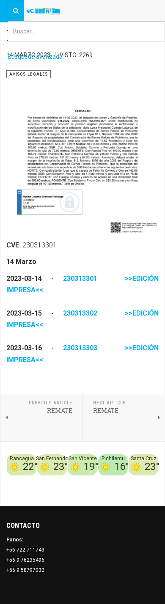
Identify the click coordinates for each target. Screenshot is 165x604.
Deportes (75, 480)
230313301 (80, 279)
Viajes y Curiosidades (117, 480)
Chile (55, 480)
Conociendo (32, 480)
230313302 (80, 313)
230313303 (80, 348)
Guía (153, 480)
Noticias (148, 490)
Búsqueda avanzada (35, 56)
